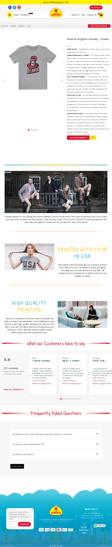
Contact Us (62, 520)
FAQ (29, 26)
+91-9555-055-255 (84, 530)
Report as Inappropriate (41, 383)
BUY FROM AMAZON (99, 26)
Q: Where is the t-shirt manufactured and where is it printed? (42, 434)
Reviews (22, 26)
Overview (4, 26)
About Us (48, 520)
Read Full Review (39, 381)
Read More (17, 466)
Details (13, 26)
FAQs (55, 520)
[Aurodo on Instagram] (19, 7)
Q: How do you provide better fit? (29, 444)
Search (70, 520)
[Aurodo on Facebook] (9, 7)
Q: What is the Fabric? (23, 454)
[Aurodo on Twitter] (14, 7)
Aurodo (59, 546)
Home (41, 520)
